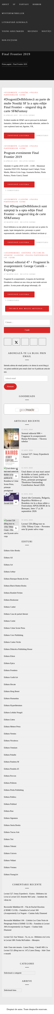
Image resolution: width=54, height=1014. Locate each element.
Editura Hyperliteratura (13, 705)
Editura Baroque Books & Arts (16, 579)
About (5, 4)
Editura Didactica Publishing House (18, 649)
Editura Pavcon (10, 776)
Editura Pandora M (11, 762)
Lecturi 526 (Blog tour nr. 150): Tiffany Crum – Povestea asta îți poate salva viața (35, 526)
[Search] (26, 48)
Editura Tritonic (10, 846)
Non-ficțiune (9, 40)
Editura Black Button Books (15, 586)
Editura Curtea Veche (12, 642)
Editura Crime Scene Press (14, 628)
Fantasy (24, 4)
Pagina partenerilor (37, 255)
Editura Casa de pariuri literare (16, 614)
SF (14, 4)
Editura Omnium (10, 748)
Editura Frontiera (10, 670)
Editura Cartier (10, 607)
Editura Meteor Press (12, 727)
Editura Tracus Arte (11, 832)
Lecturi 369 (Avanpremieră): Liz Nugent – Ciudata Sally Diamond (26, 927)
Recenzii (33, 31)
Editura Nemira (10, 734)
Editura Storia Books (12, 825)
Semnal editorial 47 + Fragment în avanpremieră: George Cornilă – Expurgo (26, 266)
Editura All (8, 558)
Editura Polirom (10, 783)
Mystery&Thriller (13, 13)
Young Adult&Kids (13, 31)
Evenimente (11, 92)
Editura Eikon (9, 656)
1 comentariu (12, 190)
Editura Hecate (10, 684)
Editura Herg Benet (11, 691)
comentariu (42, 135)
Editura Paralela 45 (11, 769)
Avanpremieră (12, 253)
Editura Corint (9, 621)
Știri (22, 95)
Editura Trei (8, 839)
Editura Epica (9, 663)
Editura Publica (10, 797)
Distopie (26, 253)
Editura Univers (10, 853)
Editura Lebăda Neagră (13, 712)
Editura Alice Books (12, 550)
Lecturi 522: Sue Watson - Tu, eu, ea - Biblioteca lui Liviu (27, 937)
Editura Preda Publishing (14, 790)
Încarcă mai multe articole (26, 308)
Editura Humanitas (11, 698)
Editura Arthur (9, 572)
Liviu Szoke (29, 115)
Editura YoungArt (11, 874)
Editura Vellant (10, 860)
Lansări (24, 92)
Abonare (10, 386)
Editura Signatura (11, 818)
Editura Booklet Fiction (13, 593)
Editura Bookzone (11, 600)
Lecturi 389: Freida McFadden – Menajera (22, 940)
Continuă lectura (18, 135)
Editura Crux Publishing (13, 635)
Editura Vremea (10, 867)
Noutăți (46, 31)
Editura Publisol (10, 804)
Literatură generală (15, 22)
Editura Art (8, 565)
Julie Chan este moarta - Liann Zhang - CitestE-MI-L (25, 947)
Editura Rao (8, 811)
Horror (37, 4)
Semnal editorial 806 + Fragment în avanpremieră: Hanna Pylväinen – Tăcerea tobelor (34, 437)
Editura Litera (9, 720)
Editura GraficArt (11, 677)
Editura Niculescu (11, 741)
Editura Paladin (10, 755)
